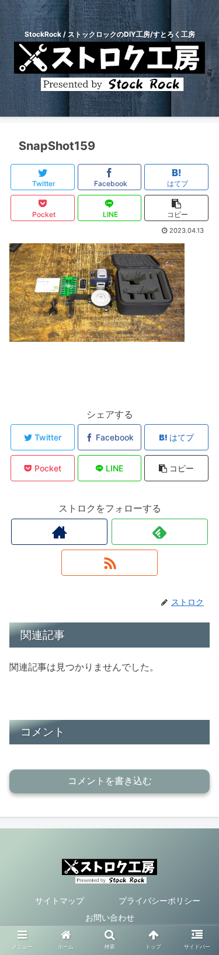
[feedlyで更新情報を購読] (160, 532)
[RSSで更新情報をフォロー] (109, 563)
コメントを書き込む (110, 781)
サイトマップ (59, 900)
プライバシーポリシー (159, 900)
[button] (196, 936)
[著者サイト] (59, 532)
